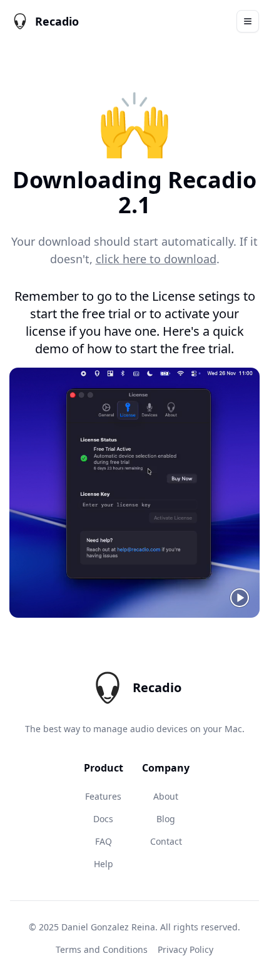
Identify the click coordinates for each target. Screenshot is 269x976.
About (165, 796)
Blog (165, 819)
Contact (166, 841)
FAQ (103, 841)
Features (103, 796)
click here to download (156, 258)
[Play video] (240, 598)
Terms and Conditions (102, 949)
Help (103, 864)
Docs (103, 819)
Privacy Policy (185, 949)
